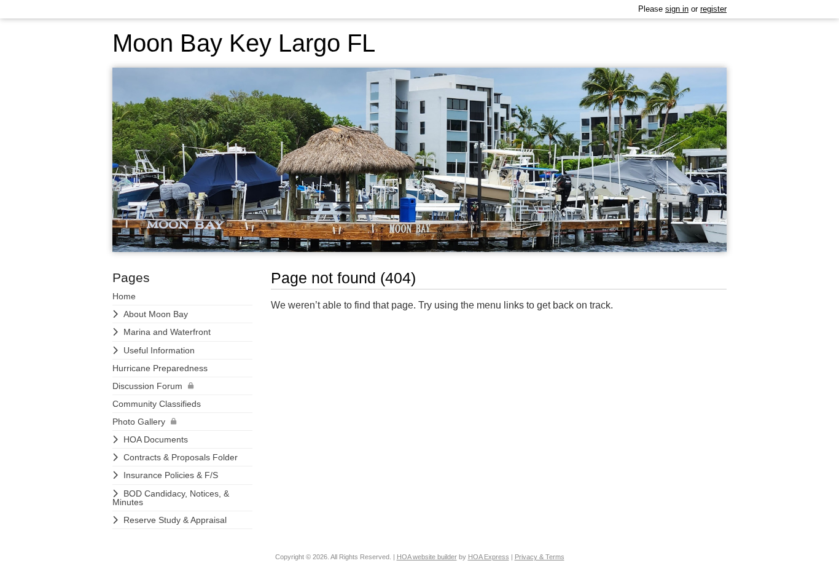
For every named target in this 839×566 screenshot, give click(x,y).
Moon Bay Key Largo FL (243, 43)
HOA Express (488, 556)
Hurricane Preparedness (160, 368)
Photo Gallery (138, 421)
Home (124, 296)
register (713, 9)
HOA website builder (427, 556)
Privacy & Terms (539, 556)
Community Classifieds (156, 404)
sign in (677, 9)
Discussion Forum (147, 386)
